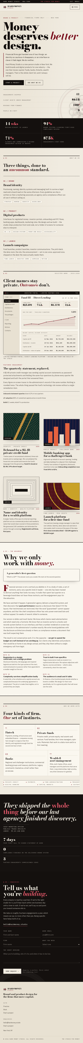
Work (5, 1010)
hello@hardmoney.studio (15, 924)
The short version (11, 950)
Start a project (14, 82)
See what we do (34, 82)
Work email (47, 931)
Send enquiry (12, 971)
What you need (48, 940)
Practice (6, 1006)
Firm (5, 940)
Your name (7, 931)
